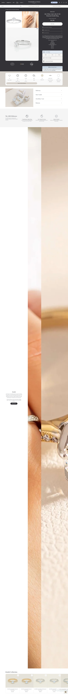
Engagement (9, 2)
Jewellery (3, 2)
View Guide (50, 81)
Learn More (53, 70)
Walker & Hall (52, 11)
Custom (21, 2)
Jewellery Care (40, 99)
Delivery (38, 90)
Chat (45, 54)
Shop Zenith (14, 403)
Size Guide (39, 94)
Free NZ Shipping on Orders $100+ (34, 6)
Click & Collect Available (57, 6)
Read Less (52, 47)
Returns (38, 103)
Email (59, 54)
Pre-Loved (17, 2)
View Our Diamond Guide (22, 83)
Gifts (13, 2)
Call (52, 54)
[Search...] (20, 6)
